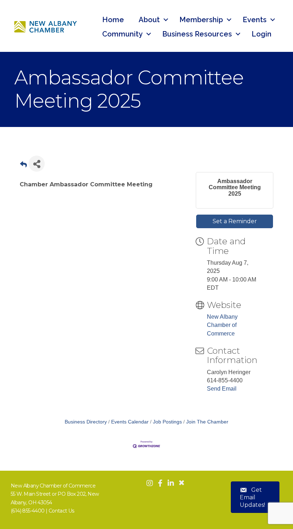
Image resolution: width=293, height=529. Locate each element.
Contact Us (61, 511)
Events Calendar (130, 422)
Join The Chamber (207, 422)
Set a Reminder (235, 221)
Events (255, 19)
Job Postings (167, 422)
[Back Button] (23, 166)
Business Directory (86, 422)
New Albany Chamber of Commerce (222, 325)
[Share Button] (37, 164)
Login (262, 34)
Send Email (222, 389)
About (149, 19)
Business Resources (197, 34)
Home (113, 19)
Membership (201, 19)
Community (122, 34)
